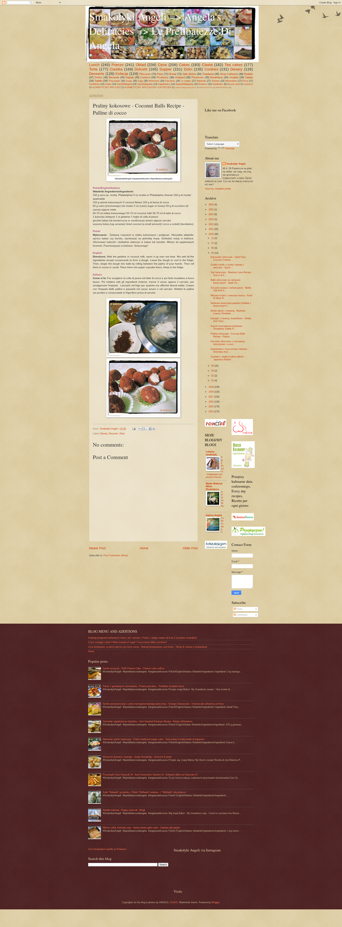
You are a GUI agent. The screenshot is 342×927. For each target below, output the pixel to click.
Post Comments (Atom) (115, 555)
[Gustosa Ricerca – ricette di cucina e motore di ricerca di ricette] (243, 519)
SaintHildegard (124, 84)
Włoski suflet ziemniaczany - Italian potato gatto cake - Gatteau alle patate (141, 827)
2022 (211, 224)
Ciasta (207, 65)
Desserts (96, 74)
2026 (211, 204)
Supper (165, 69)
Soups (129, 81)
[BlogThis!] (143, 429)
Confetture (94, 84)
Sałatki (98, 80)
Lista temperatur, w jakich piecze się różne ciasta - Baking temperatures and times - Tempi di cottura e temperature (147, 647)
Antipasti (180, 77)
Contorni (145, 77)
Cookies (211, 69)
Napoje (130, 77)
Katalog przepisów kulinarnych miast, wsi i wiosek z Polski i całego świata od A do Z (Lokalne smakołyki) (142, 637)
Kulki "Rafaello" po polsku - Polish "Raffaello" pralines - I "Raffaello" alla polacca (144, 792)
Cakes (184, 65)
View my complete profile (218, 188)
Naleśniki (201, 81)
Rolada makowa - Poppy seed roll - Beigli (124, 810)
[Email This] (140, 429)
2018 (211, 391)
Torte (93, 69)
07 (212, 243)
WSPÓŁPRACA (222, 87)
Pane (160, 73)
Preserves (197, 77)
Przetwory (163, 77)
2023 (211, 219)
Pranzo (118, 65)
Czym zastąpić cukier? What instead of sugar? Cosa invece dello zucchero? (127, 642)
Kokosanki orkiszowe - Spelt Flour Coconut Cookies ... (228, 258)
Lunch (94, 65)
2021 (211, 229)
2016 (211, 401)
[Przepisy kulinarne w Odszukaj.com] (216, 548)
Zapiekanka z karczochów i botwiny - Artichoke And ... (230, 350)
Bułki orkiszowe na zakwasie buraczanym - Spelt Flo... (225, 281)
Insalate (234, 77)
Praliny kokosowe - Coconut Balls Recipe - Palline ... (228, 335)
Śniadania (208, 73)
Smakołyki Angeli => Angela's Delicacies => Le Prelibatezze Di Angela (160, 30)
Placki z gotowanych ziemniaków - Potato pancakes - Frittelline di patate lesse (143, 686)
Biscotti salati (233, 84)
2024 (211, 214)
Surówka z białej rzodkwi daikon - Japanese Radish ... (228, 358)
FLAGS (174, 902)
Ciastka (116, 69)
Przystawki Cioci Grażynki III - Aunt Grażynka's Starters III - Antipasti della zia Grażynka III (150, 774)
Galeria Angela (214, 515)
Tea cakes (234, 65)
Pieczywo (145, 73)
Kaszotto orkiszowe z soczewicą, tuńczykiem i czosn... (228, 342)
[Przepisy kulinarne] (248, 535)
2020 (211, 234)
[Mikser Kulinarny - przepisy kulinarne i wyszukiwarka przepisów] (243, 467)
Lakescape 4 (222, 525)
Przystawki (114, 81)
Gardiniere (218, 84)
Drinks (98, 77)
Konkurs (203, 84)
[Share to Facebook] (150, 429)
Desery (236, 69)
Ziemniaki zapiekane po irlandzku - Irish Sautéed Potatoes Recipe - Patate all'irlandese (147, 721)
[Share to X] (147, 429)
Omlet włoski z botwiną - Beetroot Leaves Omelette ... (228, 312)
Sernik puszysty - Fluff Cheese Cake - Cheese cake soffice (133, 668)
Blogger (215, 902)
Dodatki (248, 73)
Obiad (141, 65)
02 (212, 375)
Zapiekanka (164, 84)
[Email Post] (133, 428)
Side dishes (189, 73)
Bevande (114, 77)
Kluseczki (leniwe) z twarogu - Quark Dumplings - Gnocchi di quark (137, 756)
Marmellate (231, 81)
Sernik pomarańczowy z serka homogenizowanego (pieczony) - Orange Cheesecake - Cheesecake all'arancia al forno (163, 703)
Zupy (140, 81)
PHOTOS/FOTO (206, 87)
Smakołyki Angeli (236, 163)
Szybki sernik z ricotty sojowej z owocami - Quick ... (227, 266)
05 (212, 253)
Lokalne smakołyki (211, 453)
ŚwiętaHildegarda (184, 84)
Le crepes (186, 81)
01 (212, 380)
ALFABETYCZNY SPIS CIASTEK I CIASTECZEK (148, 87)
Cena (162, 65)
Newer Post (97, 548)
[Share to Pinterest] (154, 429)
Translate (229, 148)
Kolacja (121, 74)
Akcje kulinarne (229, 73)
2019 (211, 387)
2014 (211, 411)
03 (212, 370)
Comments (242, 614)
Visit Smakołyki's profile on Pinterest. (107, 849)
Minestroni (154, 81)
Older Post (190, 548)
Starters (216, 81)
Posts (239, 609)
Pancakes (170, 81)
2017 (211, 396)
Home (144, 548)
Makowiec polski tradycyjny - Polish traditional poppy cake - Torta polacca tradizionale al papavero (153, 739)
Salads (249, 77)
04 (212, 365)
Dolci (188, 69)
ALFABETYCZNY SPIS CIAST (106, 87)
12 (212, 238)
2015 (211, 406)
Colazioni (248, 84)
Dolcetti (140, 69)
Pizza (245, 81)
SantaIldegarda (145, 84)
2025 (211, 209)
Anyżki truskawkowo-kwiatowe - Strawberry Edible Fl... (227, 327)
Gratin (108, 84)
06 (212, 248)
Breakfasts (216, 77)
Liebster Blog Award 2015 (185, 87)
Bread (172, 73)
